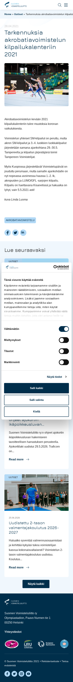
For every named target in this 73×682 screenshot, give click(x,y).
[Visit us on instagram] (21, 674)
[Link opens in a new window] (11, 644)
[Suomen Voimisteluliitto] (15, 601)
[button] (57, 5)
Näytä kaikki (36, 583)
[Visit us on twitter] (14, 674)
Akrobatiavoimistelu (20, 220)
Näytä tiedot (54, 376)
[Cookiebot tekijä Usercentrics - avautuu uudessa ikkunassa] (53, 267)
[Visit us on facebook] (7, 674)
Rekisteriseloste (50, 661)
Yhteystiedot (12, 631)
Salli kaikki (36, 388)
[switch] (64, 340)
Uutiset (18, 14)
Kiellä (36, 411)
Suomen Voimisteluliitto (15, 5)
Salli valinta (36, 399)
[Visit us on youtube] (28, 674)
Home (7, 14)
